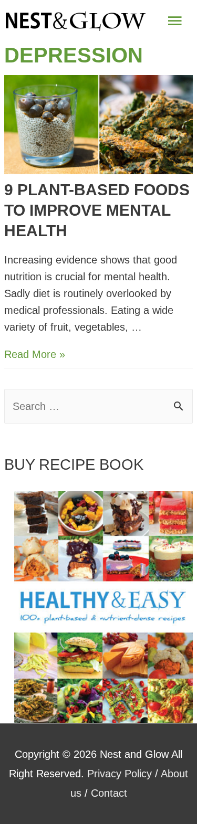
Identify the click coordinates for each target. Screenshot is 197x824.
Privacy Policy (119, 773)
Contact (109, 793)
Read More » (34, 354)
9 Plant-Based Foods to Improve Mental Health (97, 210)
